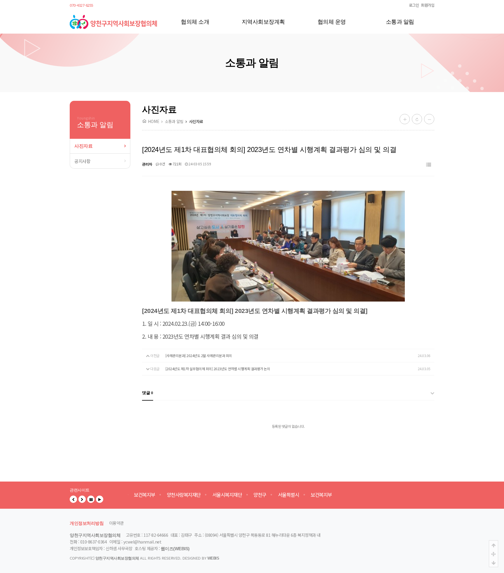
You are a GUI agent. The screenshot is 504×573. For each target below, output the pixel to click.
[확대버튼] (405, 119)
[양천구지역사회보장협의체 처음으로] (113, 17)
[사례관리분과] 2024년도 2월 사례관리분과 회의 (198, 355)
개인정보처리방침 (87, 523)
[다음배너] (82, 499)
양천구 (258, 494)
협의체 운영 (332, 22)
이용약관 (116, 523)
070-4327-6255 (81, 5)
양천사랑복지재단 (182, 494)
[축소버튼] (429, 119)
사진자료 (83, 145)
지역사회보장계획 (263, 22)
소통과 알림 (400, 22)
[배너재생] (99, 499)
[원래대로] (417, 119)
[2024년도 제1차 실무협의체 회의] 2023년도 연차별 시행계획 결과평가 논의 (217, 368)
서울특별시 (287, 494)
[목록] (428, 165)
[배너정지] (90, 499)
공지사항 (82, 161)
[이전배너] (73, 499)
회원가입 (427, 5)
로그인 (414, 5)
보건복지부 (143, 494)
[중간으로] (493, 553)
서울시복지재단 (226, 494)
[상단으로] (493, 545)
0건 (162, 163)
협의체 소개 (195, 22)
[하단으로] (493, 562)
